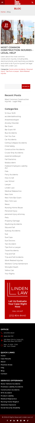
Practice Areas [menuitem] (6, 365)
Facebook (7, 420)
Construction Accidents (17, 69)
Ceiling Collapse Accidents (16, 143)
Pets (7, 217)
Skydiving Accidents (13, 224)
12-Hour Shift (10, 113)
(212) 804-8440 (17, 315)
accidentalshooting (13, 116)
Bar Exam (9, 126)
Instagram (17, 420)
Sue (6, 234)
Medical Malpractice (13, 191)
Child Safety (10, 146)
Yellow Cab (9, 270)
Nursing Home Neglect (10, 402)
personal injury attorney (15, 214)
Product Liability (7, 396)
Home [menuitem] (3, 356)
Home (3, 12)
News (7, 204)
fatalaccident (10, 163)
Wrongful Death (11, 267)
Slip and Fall (10, 227)
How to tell (9, 178)
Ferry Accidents (11, 175)
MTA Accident (6, 393)
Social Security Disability (10, 408)
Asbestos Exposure (8, 405)
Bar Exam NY (10, 130)
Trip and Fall (10, 254)
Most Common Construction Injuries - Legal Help (17, 50)
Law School (9, 181)
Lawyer (8, 184)
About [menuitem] (3, 362)
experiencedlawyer (13, 156)
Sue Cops (9, 237)
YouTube (24, 420)
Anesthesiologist (12, 120)
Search (26, 86)
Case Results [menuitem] (6, 359)
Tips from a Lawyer (12, 71)
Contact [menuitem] (4, 374)
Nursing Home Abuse (14, 208)
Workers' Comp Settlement (16, 264)
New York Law (11, 201)
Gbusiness (21, 420)
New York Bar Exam (13, 198)
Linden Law (10, 188)
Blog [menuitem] (2, 371)
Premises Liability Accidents (12, 387)
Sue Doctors (10, 241)
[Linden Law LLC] (17, 2)
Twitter (10, 420)
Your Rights (10, 274)
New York (9, 194)
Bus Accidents (11, 133)
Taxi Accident (10, 244)
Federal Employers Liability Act (16, 167)
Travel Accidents (12, 251)
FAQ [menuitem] (2, 368)
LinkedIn (14, 420)
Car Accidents (10, 140)
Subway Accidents (12, 231)
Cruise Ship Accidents (14, 153)
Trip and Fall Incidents (14, 257)
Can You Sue (10, 136)
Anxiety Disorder (12, 123)
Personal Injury (11, 211)
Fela (6, 171)
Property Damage (12, 221)
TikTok (27, 420)
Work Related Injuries (14, 260)
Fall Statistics (10, 159)
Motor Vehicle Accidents (10, 384)
